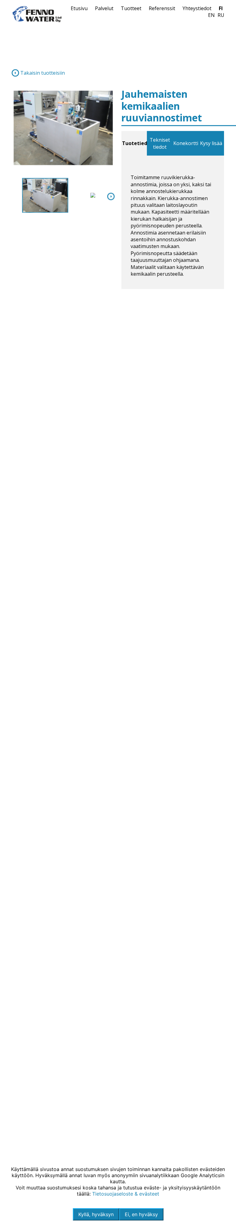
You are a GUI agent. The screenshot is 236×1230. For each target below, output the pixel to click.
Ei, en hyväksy (141, 1214)
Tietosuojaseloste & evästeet (125, 1194)
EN (211, 15)
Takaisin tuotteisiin (42, 72)
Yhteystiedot (197, 8)
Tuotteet (131, 8)
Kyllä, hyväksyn (96, 1214)
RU (221, 15)
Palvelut (104, 8)
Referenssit (162, 8)
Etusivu (79, 8)
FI (221, 8)
